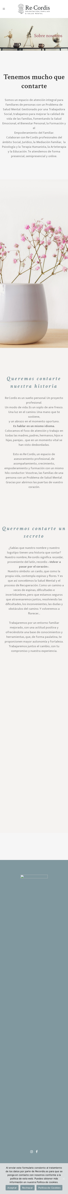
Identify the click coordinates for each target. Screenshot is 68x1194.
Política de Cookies (49, 1187)
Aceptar (12, 1187)
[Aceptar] (63, 1178)
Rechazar (27, 1187)
